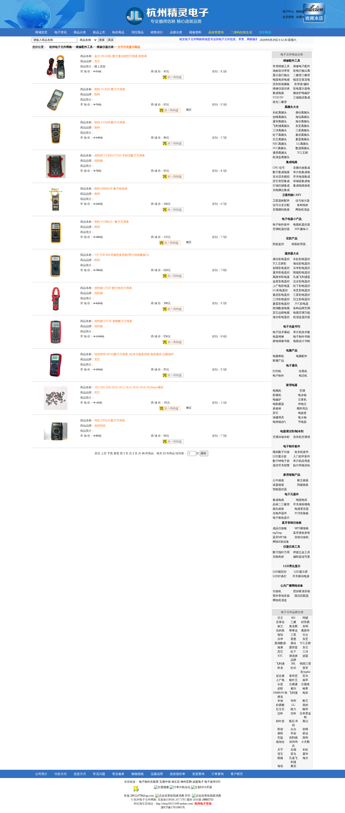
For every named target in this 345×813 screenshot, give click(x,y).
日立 (280, 617)
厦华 (305, 753)
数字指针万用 (281, 552)
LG (293, 705)
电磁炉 (277, 399)
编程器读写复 (301, 556)
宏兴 (305, 675)
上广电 (280, 680)
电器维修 (278, 336)
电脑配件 (301, 356)
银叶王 (293, 680)
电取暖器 (278, 404)
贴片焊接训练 (301, 465)
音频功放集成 (301, 167)
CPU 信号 (279, 167)
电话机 (303, 375)
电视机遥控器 (301, 224)
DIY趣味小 (301, 229)
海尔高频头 (302, 121)
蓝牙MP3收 (280, 537)
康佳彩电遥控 (281, 259)
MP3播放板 (302, 528)
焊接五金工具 (301, 552)
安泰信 (280, 622)
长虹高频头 (280, 112)
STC (280, 655)
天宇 (280, 749)
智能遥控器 (280, 489)
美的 (305, 705)
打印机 (277, 371)
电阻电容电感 (281, 79)
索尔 (293, 688)
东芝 (305, 639)
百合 (305, 634)
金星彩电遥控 (281, 281)
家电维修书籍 (281, 341)
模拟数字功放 (281, 452)
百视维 (305, 684)
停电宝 (302, 404)
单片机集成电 (301, 172)
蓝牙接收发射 (301, 532)
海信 (280, 766)
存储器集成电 (301, 181)
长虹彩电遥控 (301, 259)
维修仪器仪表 (281, 88)
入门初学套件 (301, 456)
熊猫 (280, 758)
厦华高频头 (280, 121)
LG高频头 (302, 143)
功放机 (277, 591)
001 (293, 617)
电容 (305, 692)
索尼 (293, 766)
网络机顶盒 (302, 209)
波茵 (305, 655)
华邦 (293, 700)
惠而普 (293, 647)
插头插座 (278, 508)
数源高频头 (302, 148)
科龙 (280, 667)
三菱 (293, 622)
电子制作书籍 (301, 336)
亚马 (293, 753)
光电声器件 (280, 513)
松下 (293, 651)
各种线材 (302, 205)
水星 (280, 684)
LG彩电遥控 (280, 290)
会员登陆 (288, 17)
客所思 (293, 675)
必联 (280, 688)
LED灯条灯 (280, 576)
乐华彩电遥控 (301, 268)
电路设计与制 (301, 341)
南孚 (305, 680)
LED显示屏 (301, 571)
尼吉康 (280, 675)
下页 (110, 453)
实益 (280, 737)
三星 (293, 634)
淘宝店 (175, 781)
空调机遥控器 (281, 229)
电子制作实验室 (149, 781)
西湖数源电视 (281, 308)
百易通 (293, 684)
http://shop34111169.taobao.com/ (174, 803)
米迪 (280, 700)
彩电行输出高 (301, 70)
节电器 (302, 422)
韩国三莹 (305, 663)
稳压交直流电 (301, 79)
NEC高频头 (280, 143)
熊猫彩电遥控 (301, 272)
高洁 (305, 721)
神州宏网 (186, 781)
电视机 (277, 390)
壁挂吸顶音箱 (301, 591)
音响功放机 (302, 537)
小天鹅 (305, 741)
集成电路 (278, 93)
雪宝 (280, 753)
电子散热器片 (281, 517)
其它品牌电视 (281, 312)
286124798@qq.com (142, 795)
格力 (293, 709)
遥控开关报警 (281, 465)
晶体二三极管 (281, 504)
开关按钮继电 (301, 504)
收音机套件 (302, 452)
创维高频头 (280, 117)
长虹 (305, 749)
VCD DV (278, 97)
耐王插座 (302, 480)
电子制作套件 (281, 224)
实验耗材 (278, 556)
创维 (305, 729)
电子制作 (278, 375)
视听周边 (302, 408)
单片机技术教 (301, 332)
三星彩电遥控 (301, 294)
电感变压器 (302, 508)
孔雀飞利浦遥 (301, 277)
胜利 (305, 737)
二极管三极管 (301, 75)
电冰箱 (302, 395)
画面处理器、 (299, 244)
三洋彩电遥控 (281, 299)
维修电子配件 (301, 66)
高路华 (305, 630)
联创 (280, 729)
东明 (305, 626)
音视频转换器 (281, 209)
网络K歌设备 (281, 541)
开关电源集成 (301, 176)
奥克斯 (293, 626)
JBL (293, 663)
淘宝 (189, 109)
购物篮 (300, 11)
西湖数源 (280, 643)
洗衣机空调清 (301, 437)
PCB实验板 (302, 513)
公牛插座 (278, 480)
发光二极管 (280, 102)
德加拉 (280, 741)
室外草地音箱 (281, 595)
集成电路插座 (301, 185)
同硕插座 (302, 484)
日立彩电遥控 (301, 299)
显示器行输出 (281, 75)
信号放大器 (302, 200)
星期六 (278, 40)
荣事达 (293, 630)
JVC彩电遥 (301, 303)
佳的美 (280, 630)
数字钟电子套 (281, 461)
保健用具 (278, 417)
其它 (275, 413)
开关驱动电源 (300, 576)
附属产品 (278, 360)
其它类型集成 (281, 181)
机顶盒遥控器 (301, 317)
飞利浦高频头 (281, 126)
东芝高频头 (302, 126)
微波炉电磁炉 (301, 93)
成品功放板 (280, 528)
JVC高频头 (279, 148)
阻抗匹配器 (302, 595)
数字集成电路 (281, 172)
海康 (280, 647)
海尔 (305, 758)
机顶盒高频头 (281, 157)
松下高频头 (280, 134)
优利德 (293, 737)
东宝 (305, 647)
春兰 (280, 626)
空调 (302, 390)
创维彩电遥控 (281, 268)
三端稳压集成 (301, 97)
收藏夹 (300, 17)
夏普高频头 (302, 139)
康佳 (293, 643)
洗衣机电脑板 (281, 84)
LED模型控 (280, 571)
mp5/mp (277, 532)
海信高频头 (302, 117)
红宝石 (280, 709)
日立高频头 (280, 139)
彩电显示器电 (301, 88)
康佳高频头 (302, 112)
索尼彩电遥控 (281, 294)
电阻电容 (301, 500)
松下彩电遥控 (301, 286)
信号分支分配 (281, 205)
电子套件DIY (212, 781)
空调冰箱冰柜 (281, 437)
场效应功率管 (281, 70)
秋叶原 (280, 721)
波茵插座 (278, 484)
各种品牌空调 (301, 308)
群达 (305, 733)
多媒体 (277, 408)
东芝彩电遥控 (301, 290)
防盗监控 (278, 244)
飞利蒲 (293, 692)
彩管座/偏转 (301, 84)
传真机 (303, 371)
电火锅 (302, 417)
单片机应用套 (301, 461)
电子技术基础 (281, 332)
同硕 (305, 617)
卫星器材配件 (281, 200)
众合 (293, 729)
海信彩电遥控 (301, 263)
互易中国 (165, 781)
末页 (116, 453)
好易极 (280, 705)
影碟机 (277, 395)
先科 (293, 713)
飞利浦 (280, 663)
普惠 (293, 639)
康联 (280, 733)
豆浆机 (302, 399)
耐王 (305, 700)
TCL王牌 (302, 152)
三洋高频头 (280, 130)
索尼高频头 (302, 134)
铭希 (305, 688)
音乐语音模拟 (281, 176)
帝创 (293, 733)
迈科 (280, 713)
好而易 (305, 622)
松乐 (293, 667)
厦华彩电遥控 (281, 272)
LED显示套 (280, 456)
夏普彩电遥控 (281, 303)
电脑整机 (278, 356)
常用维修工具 (281, 66)
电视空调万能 (301, 312)
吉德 (293, 749)
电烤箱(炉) (279, 422)
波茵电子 (198, 781)
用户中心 (288, 11)
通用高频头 (280, 152)
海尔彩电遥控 (281, 317)
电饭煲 (302, 413)
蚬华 (305, 709)
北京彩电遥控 (301, 281)
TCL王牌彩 (279, 263)
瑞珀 (280, 634)
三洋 (305, 651)
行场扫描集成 (281, 185)
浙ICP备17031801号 (173, 807)
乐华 (280, 639)
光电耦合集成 (281, 190)
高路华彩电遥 (281, 277)
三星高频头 (302, 130)
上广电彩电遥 (281, 286)
